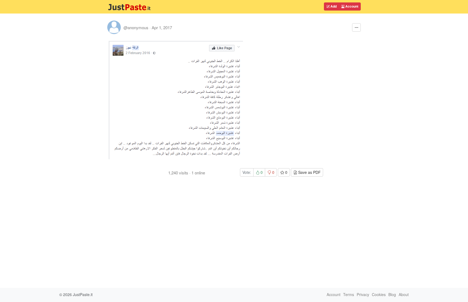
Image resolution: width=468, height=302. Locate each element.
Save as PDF (309, 172)
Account (351, 6)
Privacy (363, 294)
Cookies (379, 294)
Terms (348, 294)
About (404, 294)
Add (333, 6)
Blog (392, 294)
